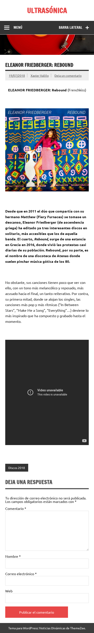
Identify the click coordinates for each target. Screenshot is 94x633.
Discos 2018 (16, 468)
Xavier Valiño (40, 75)
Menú (18, 27)
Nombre (13, 556)
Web (8, 591)
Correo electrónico (21, 573)
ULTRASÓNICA (47, 10)
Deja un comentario (68, 75)
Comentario (15, 508)
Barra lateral (70, 27)
